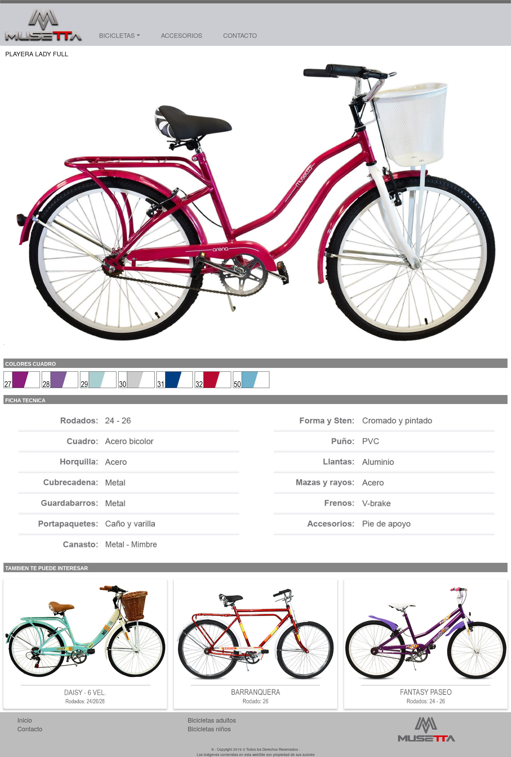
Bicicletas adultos (212, 719)
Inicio (24, 719)
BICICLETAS (117, 35)
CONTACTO (240, 35)
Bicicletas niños (209, 728)
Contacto (29, 728)
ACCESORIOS (181, 35)
